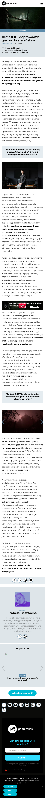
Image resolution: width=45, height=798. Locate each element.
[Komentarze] (30, 580)
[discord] (27, 705)
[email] (25, 580)
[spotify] (33, 705)
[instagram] (21, 705)
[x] (4, 710)
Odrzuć (10, 790)
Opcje (10, 794)
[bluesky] (10, 705)
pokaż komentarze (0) (22, 693)
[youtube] (15, 705)
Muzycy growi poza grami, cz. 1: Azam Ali (22, 679)
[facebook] (14, 580)
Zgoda (10, 786)
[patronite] (38, 705)
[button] (41, 421)
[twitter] (19, 580)
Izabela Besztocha (8, 43)
